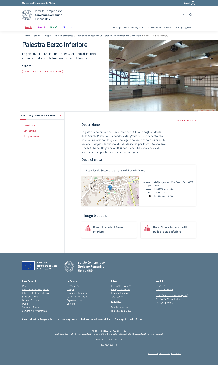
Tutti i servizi (117, 296)
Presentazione (74, 286)
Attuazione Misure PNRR (159, 27)
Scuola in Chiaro (30, 296)
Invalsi (25, 303)
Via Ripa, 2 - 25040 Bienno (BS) (113, 330)
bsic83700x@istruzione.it (165, 188)
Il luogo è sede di (32, 136)
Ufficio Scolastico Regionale (35, 289)
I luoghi (70, 289)
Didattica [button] (67, 27)
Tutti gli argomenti (184, 27)
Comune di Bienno (31, 307)
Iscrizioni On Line (30, 300)
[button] (42, 116)
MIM (24, 286)
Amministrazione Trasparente (37, 319)
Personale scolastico (121, 286)
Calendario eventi (164, 289)
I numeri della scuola (77, 293)
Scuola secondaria (53, 71)
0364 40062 (70, 333)
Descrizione (29, 125)
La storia (71, 303)
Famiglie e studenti (120, 289)
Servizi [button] (41, 27)
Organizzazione (74, 300)
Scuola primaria (31, 71)
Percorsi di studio (119, 293)
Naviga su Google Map (163, 195)
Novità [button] (53, 27)
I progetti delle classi (121, 310)
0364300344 (160, 192)
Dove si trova (30, 131)
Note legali (120, 319)
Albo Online (136, 319)
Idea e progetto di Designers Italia (164, 353)
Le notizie (160, 286)
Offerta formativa (119, 307)
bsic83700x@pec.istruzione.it (150, 333)
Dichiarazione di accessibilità (95, 319)
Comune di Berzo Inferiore (34, 311)
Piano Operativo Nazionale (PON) (127, 27)
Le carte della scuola (77, 296)
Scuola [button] (28, 27)
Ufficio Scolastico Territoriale (36, 293)
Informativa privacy (67, 319)
